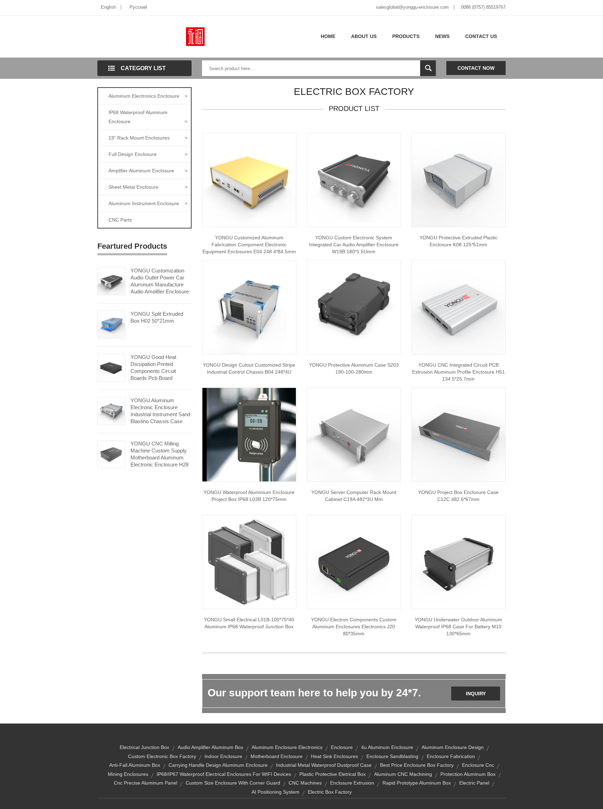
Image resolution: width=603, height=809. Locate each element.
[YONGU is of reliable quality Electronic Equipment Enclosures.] (249, 179)
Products (405, 36)
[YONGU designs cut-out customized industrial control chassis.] (249, 307)
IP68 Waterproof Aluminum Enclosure (148, 117)
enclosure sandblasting (392, 756)
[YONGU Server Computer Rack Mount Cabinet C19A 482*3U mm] (354, 434)
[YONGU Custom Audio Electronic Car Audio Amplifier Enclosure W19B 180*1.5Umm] (354, 179)
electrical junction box (144, 747)
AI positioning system (275, 792)
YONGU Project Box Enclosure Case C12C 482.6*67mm (458, 495)
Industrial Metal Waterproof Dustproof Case (324, 765)
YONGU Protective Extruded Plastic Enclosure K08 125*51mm (458, 241)
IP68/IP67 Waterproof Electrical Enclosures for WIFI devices (224, 774)
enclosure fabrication (451, 756)
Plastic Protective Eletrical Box (332, 774)
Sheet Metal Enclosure (148, 187)
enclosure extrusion (352, 783)
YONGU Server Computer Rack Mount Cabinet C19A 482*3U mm (353, 495)
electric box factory (330, 792)
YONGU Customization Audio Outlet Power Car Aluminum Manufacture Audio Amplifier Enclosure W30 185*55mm (160, 284)
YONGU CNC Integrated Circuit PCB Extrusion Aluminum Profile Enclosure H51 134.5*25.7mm (458, 372)
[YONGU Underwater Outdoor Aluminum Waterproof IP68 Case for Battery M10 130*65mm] (458, 561)
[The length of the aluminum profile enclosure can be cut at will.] (458, 307)
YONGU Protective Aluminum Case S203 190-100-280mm (354, 368)
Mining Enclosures (128, 774)
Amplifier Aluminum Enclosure (148, 170)
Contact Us (481, 36)
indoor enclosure (223, 756)
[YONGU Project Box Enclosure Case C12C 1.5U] (458, 434)
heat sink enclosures (334, 756)
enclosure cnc (478, 765)
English (108, 7)
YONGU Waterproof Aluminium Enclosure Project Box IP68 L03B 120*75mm (249, 495)
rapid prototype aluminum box (416, 783)
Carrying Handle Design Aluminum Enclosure (218, 765)
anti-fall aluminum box (134, 765)
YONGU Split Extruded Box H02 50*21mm (157, 317)
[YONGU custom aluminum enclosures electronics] (354, 561)
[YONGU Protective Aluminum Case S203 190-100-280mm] (354, 307)
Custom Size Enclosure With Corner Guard (233, 783)
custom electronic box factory (162, 756)
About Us (364, 36)
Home (328, 36)
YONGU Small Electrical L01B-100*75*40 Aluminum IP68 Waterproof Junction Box (249, 623)
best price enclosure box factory (417, 765)
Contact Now (475, 68)
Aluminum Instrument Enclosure (148, 203)
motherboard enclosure (277, 756)
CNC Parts (120, 220)
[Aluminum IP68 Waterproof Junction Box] (249, 561)
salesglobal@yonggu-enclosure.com (412, 7)
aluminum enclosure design (453, 747)
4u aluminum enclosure (387, 747)
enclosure (342, 747)
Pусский (138, 7)
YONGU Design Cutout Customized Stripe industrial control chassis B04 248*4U (249, 368)
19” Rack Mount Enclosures (148, 138)
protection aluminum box (468, 774)
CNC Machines (305, 783)
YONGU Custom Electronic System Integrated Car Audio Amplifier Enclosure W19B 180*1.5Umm (354, 244)
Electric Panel (474, 783)
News (442, 36)
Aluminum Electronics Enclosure (148, 96)
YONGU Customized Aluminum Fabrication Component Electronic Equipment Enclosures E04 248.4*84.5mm (249, 244)
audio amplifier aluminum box (210, 747)
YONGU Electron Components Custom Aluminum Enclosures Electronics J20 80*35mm (353, 626)
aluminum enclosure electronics (287, 747)
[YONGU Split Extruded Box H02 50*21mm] (111, 324)
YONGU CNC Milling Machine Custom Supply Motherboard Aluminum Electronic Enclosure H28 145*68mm (159, 457)
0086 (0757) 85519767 (483, 7)
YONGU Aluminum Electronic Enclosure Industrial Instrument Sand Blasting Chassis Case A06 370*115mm (160, 414)
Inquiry (476, 693)
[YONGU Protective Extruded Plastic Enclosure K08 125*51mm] (458, 179)
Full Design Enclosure (148, 154)
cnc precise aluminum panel (145, 783)
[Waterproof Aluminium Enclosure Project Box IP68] (249, 434)
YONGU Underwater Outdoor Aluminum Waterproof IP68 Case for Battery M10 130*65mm (458, 626)
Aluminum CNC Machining (403, 774)
